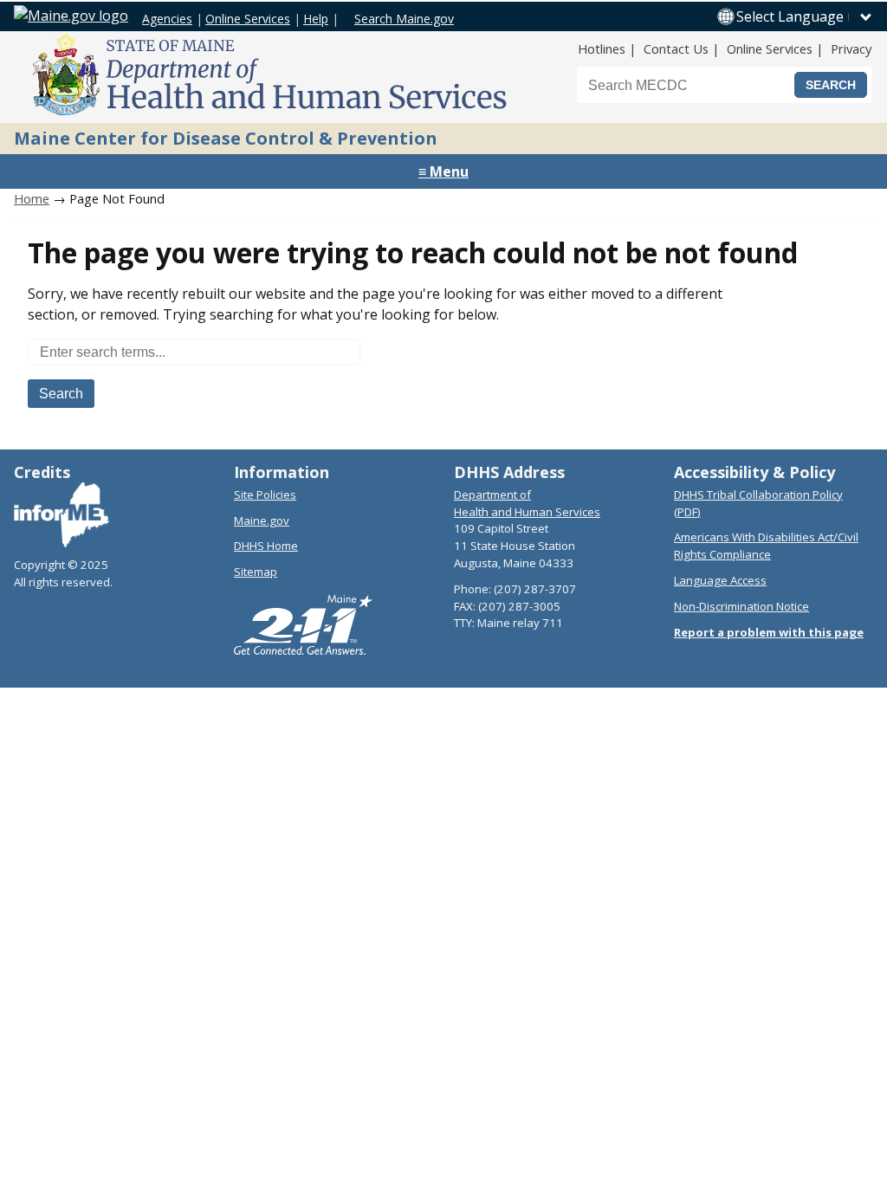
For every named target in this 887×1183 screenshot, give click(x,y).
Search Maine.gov (404, 18)
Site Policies (265, 494)
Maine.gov (261, 520)
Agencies (167, 18)
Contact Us (676, 48)
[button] (804, 16)
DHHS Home (266, 545)
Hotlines (601, 48)
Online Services (247, 18)
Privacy (851, 48)
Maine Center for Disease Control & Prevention (225, 138)
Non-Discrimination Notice (741, 606)
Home (31, 198)
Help (315, 18)
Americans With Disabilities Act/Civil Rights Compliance (766, 545)
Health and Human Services (527, 512)
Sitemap (255, 571)
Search (61, 393)
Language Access (720, 580)
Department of (492, 494)
